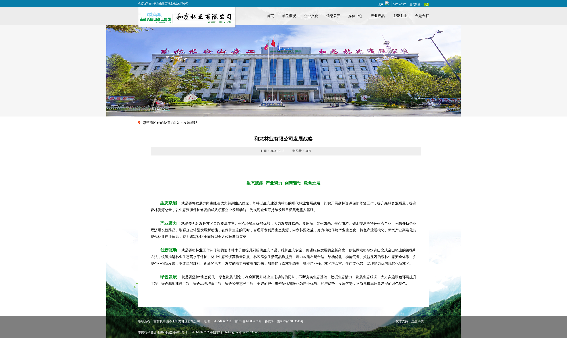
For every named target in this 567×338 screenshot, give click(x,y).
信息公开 (333, 16)
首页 (270, 16)
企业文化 (311, 16)
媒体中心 (355, 16)
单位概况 (289, 16)
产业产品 (378, 16)
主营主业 (400, 16)
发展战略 (190, 122)
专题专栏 (422, 16)
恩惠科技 (417, 321)
